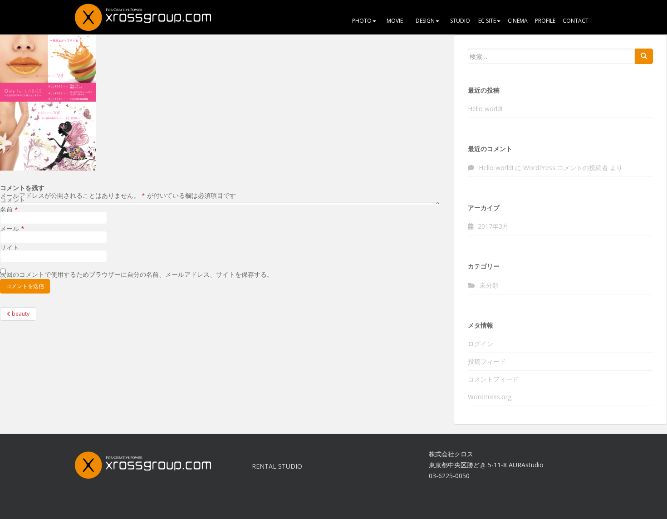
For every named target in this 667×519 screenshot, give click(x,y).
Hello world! (485, 108)
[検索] (644, 56)
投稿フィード (487, 361)
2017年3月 (493, 226)
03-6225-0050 (449, 475)
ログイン (480, 343)
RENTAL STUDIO (277, 466)
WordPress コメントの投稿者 (565, 167)
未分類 (489, 285)
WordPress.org (489, 396)
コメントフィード (493, 379)
